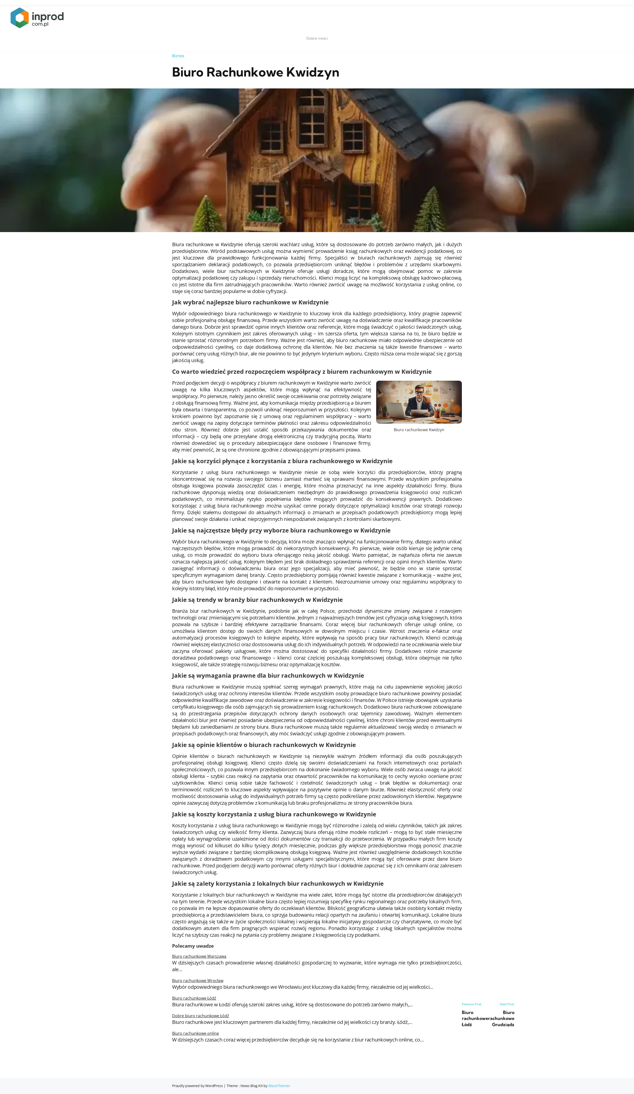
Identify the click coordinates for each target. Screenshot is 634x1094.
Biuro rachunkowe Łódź (194, 998)
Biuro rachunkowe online (195, 1033)
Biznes (178, 55)
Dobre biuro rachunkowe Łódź (200, 1015)
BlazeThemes (279, 1085)
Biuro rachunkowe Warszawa (199, 956)
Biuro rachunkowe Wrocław (197, 980)
